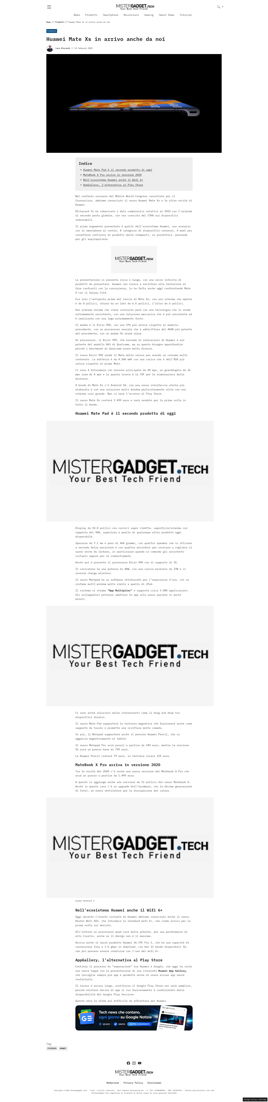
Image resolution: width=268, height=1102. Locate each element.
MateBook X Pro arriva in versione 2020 (112, 174)
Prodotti (91, 14)
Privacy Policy (133, 1082)
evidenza (51, 1048)
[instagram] (134, 1063)
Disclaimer (154, 1082)
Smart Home (166, 14)
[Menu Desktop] (49, 7)
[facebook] (128, 1063)
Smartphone (110, 14)
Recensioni (131, 14)
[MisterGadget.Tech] (135, 6)
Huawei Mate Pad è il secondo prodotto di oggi (117, 169)
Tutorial (186, 14)
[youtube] (139, 1063)
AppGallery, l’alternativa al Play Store (113, 184)
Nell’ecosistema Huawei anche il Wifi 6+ (113, 179)
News (77, 14)
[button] (220, 7)
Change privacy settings (255, 1099)
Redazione (113, 1082)
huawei (63, 1048)
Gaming (149, 14)
